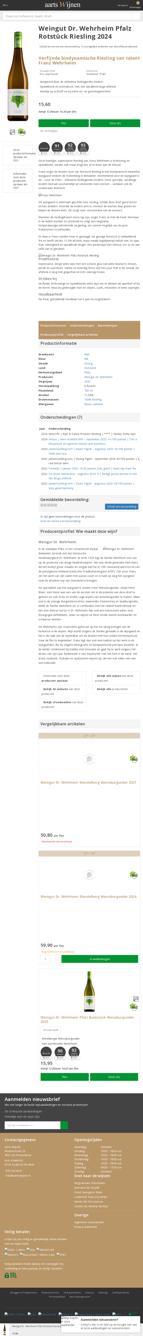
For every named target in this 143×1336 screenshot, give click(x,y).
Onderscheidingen (82, 325)
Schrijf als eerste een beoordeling (59, 46)
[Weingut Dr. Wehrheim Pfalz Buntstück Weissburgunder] (89, 991)
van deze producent (61, 691)
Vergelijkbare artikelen (82, 334)
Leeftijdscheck (120, 1292)
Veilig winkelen (72, 1292)
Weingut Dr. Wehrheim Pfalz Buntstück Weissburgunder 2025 (87, 1019)
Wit (86, 359)
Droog (88, 363)
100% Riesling (92, 399)
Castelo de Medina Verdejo (91, 1206)
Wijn (87, 354)
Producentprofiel (51, 334)
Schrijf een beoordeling (121, 506)
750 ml (88, 390)
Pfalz (87, 372)
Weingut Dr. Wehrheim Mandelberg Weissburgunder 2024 (88, 896)
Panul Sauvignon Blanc (88, 1192)
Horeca (89, 1292)
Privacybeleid (57, 1296)
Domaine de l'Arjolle (87, 1187)
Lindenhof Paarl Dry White (90, 1197)
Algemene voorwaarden (89, 1222)
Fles (63, 123)
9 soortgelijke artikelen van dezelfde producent (109, 46)
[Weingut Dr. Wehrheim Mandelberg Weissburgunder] (89, 759)
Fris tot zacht (51, 1030)
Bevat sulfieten (93, 404)
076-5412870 (14, 1170)
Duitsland (90, 368)
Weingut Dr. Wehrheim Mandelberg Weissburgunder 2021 (88, 782)
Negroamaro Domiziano (89, 1183)
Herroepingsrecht (79, 1296)
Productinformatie (53, 325)
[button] (44, 147)
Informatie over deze (56, 678)
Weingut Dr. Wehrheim (98, 377)
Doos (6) (115, 123)
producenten (112, 689)
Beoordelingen (107, 325)
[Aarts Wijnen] (62, 5)
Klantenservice (50, 1292)
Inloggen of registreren (23, 1292)
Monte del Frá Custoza (88, 1201)
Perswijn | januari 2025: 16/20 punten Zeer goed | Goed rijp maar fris (92, 468)
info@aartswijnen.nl (18, 1175)
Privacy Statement (85, 1227)
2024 (87, 381)
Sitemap (103, 1292)
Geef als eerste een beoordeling (60, 521)
